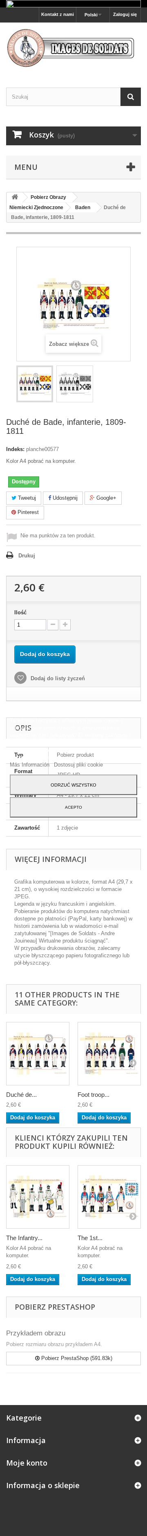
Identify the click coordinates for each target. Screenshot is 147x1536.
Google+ (105, 498)
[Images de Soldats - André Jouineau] (73, 48)
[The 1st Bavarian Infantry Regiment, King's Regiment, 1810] (109, 1197)
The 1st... (90, 1237)
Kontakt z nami (57, 14)
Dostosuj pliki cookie (78, 764)
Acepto (73, 807)
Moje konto (26, 1463)
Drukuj (26, 556)
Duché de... (21, 1094)
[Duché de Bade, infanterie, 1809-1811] (35, 384)
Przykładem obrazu (35, 1333)
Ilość (20, 612)
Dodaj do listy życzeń (57, 678)
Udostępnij (64, 498)
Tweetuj (26, 498)
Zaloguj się (125, 14)
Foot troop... (93, 1094)
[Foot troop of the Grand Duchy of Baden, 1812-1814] (109, 1053)
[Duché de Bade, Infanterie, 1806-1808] (37, 1053)
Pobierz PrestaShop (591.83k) (76, 1358)
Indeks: (15, 449)
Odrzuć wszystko (73, 784)
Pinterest (27, 512)
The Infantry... (24, 1237)
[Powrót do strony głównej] (14, 197)
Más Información (30, 764)
